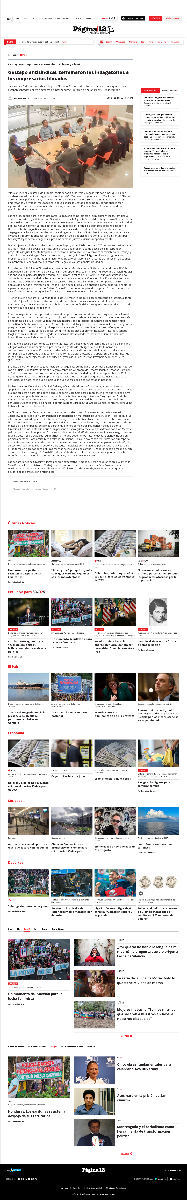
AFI (55, 489)
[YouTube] (32, 1179)
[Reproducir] (123, 18)
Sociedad (78, 18)
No (18, 929)
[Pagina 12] (93, 30)
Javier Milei (162, 42)
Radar (45, 929)
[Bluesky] (29, 1179)
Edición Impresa (22, 18)
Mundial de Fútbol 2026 (42, 18)
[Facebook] (19, 1179)
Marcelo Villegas (41, 489)
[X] (26, 1179)
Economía (67, 18)
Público (91, 1046)
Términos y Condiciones (116, 1188)
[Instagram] (22, 1179)
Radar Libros (58, 929)
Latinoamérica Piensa (72, 1046)
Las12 (27, 929)
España (109, 42)
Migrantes (133, 42)
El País (57, 18)
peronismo (175, 42)
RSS (179, 1170)
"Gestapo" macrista (21, 489)
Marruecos (120, 42)
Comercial (170, 1170)
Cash (10, 929)
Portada (12, 54)
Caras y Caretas (16, 1046)
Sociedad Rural (147, 42)
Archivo (64, 1188)
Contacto (76, 1188)
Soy (36, 929)
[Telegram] (36, 1179)
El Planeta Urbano (37, 1046)
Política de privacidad (93, 1188)
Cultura (88, 18)
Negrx (54, 1046)
